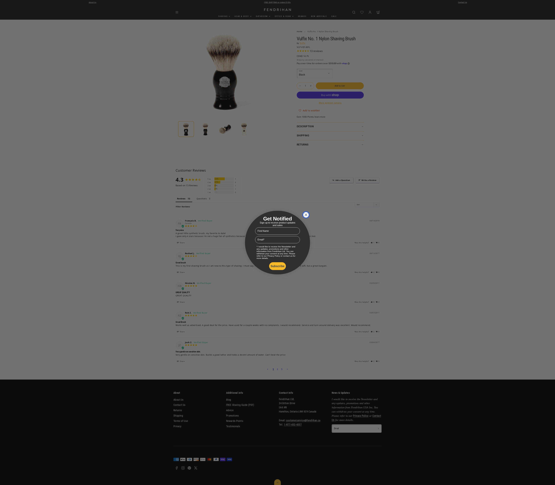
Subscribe (277, 266)
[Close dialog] (306, 215)
